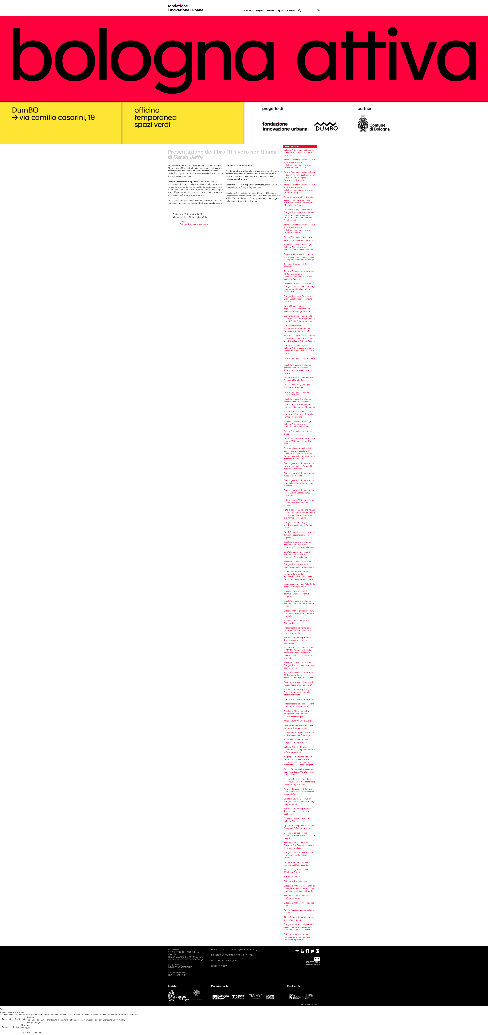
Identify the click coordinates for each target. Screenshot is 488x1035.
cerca (300, 11)
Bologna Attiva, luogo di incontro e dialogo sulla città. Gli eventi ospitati (299, 152)
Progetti (259, 10)
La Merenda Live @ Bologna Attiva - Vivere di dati (297, 386)
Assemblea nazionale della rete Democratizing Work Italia (298, 726)
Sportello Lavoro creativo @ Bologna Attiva (297, 819)
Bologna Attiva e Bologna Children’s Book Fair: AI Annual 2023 (298, 525)
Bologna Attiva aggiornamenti (193, 224)
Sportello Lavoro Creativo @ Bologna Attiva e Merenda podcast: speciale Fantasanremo (299, 564)
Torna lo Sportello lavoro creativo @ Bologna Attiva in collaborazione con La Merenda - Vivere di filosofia (299, 229)
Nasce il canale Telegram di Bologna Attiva (296, 621)
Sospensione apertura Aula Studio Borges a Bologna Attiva (299, 585)
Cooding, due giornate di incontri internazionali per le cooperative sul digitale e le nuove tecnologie (299, 257)
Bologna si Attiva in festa (295, 881)
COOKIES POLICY (219, 966)
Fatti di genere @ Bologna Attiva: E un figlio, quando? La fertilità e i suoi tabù (299, 483)
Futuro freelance (292, 876)
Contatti (291, 10)
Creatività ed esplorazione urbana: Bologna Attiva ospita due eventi (299, 835)
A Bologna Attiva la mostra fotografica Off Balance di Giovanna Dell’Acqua (296, 714)
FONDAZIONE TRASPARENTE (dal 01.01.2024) (232, 955)
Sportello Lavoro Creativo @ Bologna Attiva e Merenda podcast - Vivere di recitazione (298, 247)
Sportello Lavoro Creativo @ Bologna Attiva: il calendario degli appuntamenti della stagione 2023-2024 (299, 288)
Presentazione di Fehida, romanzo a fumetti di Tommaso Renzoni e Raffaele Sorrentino (299, 414)
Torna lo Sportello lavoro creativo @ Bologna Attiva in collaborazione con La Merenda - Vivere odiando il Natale (299, 164)
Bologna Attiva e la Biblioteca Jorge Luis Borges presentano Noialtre (298, 299)
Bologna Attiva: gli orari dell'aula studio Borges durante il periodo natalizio (299, 613)
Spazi (280, 10)
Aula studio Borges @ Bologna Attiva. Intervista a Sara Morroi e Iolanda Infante (299, 791)
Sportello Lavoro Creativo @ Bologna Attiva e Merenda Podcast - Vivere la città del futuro (297, 369)
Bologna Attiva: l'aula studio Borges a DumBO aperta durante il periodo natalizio (299, 845)
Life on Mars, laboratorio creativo (299, 699)
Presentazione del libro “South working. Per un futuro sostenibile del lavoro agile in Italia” (299, 782)
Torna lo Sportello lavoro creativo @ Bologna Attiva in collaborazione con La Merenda (299, 675)
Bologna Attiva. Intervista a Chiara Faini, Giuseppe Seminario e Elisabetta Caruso (299, 750)
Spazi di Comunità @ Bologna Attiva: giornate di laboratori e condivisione (298, 640)
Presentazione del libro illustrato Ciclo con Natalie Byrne (299, 378)
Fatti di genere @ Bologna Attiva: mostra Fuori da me (299, 474)
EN (318, 10)
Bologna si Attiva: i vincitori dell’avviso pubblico (296, 896)
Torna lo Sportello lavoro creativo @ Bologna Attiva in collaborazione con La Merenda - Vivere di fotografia (299, 189)
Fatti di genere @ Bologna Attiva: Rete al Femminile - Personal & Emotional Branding (299, 466)
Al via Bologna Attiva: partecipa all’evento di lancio (298, 918)
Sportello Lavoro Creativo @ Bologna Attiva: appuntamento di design (299, 604)
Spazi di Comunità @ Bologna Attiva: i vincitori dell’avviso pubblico (297, 811)
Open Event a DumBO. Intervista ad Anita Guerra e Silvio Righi (299, 733)
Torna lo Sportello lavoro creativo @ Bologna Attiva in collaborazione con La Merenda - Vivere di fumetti (299, 275)
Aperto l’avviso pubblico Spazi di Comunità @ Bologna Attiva (299, 826)
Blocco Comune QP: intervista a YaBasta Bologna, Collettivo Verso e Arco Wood (299, 772)
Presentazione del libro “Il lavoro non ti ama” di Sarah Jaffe (299, 705)
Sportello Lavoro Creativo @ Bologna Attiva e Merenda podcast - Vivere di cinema (297, 554)
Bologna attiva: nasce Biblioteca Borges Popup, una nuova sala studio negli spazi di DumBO (299, 927)
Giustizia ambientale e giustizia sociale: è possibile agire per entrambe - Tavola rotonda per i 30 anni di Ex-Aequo (299, 201)
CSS (315, 1004)
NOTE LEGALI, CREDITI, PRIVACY (226, 960)
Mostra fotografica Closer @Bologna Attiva (296, 870)
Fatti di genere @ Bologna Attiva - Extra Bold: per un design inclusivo (299, 503)
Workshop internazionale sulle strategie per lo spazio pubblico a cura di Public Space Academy (299, 318)
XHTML (307, 1004)
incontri (183, 221)
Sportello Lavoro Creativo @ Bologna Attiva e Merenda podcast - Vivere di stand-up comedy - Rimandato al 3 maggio (299, 403)
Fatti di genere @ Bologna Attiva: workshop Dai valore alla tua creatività (299, 493)
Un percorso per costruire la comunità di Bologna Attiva (297, 863)
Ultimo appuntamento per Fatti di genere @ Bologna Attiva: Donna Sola (299, 441)
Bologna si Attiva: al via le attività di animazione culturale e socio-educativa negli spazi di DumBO (299, 888)
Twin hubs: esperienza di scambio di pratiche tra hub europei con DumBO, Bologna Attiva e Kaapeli (299, 338)
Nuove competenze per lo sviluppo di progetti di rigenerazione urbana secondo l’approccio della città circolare (298, 575)
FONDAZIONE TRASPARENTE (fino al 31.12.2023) (234, 949)
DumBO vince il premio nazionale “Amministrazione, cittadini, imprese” (299, 535)
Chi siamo (246, 10)
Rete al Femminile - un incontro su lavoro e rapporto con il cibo (298, 238)
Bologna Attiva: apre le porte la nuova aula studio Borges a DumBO (298, 855)
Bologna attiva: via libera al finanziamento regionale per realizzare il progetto (297, 937)
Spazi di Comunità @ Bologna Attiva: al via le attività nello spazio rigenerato (297, 692)
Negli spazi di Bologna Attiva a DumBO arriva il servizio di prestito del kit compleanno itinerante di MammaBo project (298, 761)
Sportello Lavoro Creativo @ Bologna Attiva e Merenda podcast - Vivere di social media (299, 544)
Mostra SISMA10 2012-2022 (297, 721)
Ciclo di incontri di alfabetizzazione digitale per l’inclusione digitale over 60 (297, 328)
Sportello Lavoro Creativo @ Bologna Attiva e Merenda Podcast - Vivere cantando (297, 424)
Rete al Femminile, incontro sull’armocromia (296, 393)
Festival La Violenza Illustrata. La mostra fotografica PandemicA (299, 683)
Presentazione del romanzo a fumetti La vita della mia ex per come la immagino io (298, 630)
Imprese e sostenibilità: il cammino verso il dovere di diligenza (296, 594)
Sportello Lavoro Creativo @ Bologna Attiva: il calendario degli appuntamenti (299, 665)
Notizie (270, 10)
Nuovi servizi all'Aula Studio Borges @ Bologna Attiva (297, 741)
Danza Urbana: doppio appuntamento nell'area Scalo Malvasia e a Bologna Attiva (298, 309)
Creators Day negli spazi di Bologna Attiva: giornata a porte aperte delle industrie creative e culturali (299, 349)
